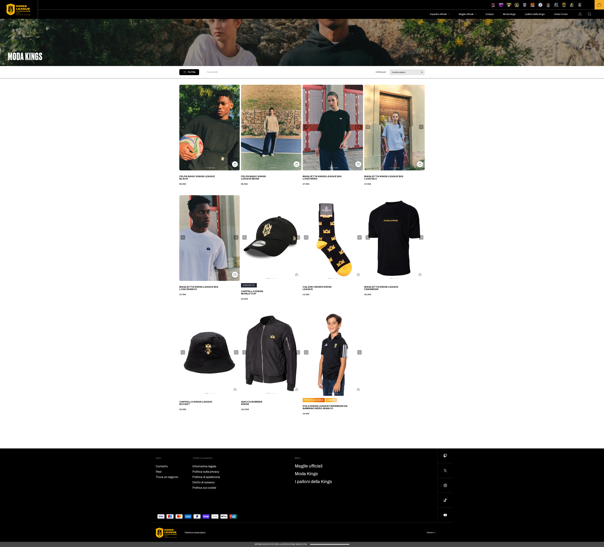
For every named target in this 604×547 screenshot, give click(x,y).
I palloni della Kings (535, 14)
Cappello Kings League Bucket (195, 403)
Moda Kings (509, 14)
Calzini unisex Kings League (317, 288)
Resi (159, 471)
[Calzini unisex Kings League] (333, 238)
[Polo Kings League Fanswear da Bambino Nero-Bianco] (333, 353)
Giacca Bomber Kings (251, 403)
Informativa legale (204, 466)
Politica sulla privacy (205, 471)
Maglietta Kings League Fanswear (381, 288)
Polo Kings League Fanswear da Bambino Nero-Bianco (325, 407)
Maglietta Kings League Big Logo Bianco (198, 288)
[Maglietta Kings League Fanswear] (394, 238)
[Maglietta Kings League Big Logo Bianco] (209, 238)
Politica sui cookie (204, 487)
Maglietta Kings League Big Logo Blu (383, 177)
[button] (599, 4)
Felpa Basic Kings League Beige (253, 177)
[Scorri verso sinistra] (183, 127)
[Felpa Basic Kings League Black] (209, 127)
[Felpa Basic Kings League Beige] (271, 127)
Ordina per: (381, 72)
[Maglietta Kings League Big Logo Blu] (394, 127)
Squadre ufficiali (438, 14)
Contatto (162, 466)
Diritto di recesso (203, 482)
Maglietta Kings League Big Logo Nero (322, 177)
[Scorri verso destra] (236, 127)
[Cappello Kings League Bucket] (209, 353)
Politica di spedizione (206, 477)
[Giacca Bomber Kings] (271, 353)
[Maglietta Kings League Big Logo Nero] (333, 127)
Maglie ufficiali (466, 14)
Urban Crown (561, 14)
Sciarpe (490, 14)
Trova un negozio (167, 477)
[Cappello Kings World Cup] (271, 238)
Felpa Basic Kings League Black (197, 177)
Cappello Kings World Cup (252, 292)
